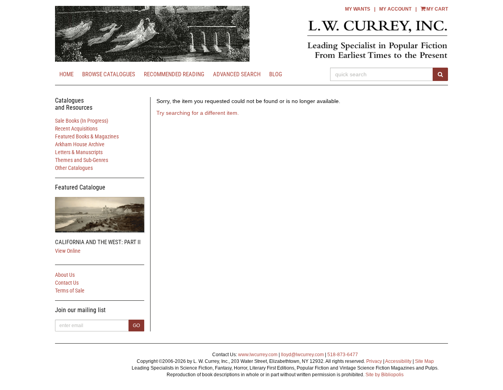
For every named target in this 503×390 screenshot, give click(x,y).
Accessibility (398, 361)
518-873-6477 (342, 354)
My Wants (357, 9)
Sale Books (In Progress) (81, 121)
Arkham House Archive (80, 144)
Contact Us (67, 283)
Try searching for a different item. (197, 113)
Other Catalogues (74, 168)
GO (136, 325)
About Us (65, 275)
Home (66, 74)
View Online (68, 251)
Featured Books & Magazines (87, 136)
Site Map (424, 361)
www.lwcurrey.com (257, 354)
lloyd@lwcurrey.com (302, 354)
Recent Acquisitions (76, 128)
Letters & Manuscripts (79, 152)
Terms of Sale (69, 290)
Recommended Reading (174, 74)
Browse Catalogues (108, 74)
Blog (275, 74)
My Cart (437, 9)
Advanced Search (237, 74)
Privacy (374, 361)
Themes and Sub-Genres (81, 160)
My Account (395, 9)
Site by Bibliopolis (384, 374)
